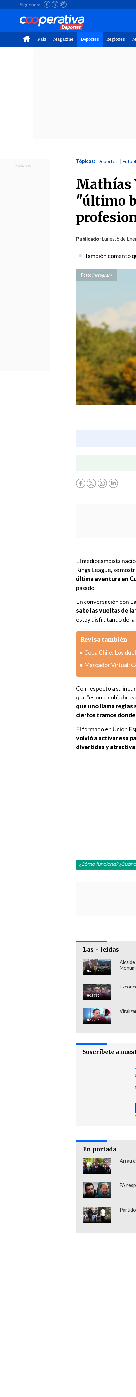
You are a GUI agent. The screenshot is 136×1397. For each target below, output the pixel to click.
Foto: (86, 275)
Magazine (63, 39)
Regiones (115, 39)
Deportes (90, 39)
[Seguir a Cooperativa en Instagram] (63, 4)
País (41, 39)
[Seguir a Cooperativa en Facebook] (47, 4)
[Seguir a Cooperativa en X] (55, 4)
